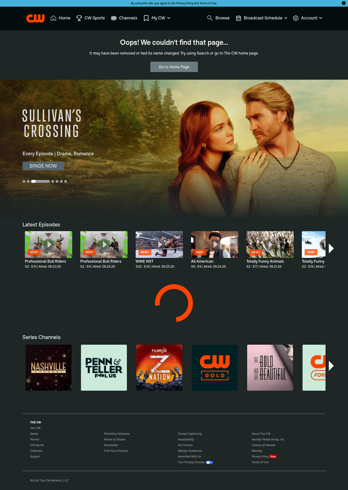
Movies (34, 439)
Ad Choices (185, 445)
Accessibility (186, 439)
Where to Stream (114, 439)
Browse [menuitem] (222, 18)
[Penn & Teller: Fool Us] (104, 367)
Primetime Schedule (117, 433)
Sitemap (257, 451)
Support (35, 456)
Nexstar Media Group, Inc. (268, 439)
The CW (32, 17)
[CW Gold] (214, 367)
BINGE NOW (43, 166)
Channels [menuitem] (128, 18)
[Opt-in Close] (344, 3)
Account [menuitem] (309, 18)
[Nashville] (48, 367)
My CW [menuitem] (158, 18)
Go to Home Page (174, 66)
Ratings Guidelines (190, 451)
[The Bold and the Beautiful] (270, 367)
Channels (36, 451)
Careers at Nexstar (264, 445)
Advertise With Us (189, 456)
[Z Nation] (159, 367)
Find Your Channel (116, 451)
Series (34, 433)
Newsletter (111, 445)
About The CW (261, 433)
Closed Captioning (190, 433)
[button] (332, 248)
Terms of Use (208, 3)
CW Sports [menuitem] (95, 18)
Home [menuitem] (64, 18)
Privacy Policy (184, 3)
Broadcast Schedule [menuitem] (263, 18)
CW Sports (37, 445)
